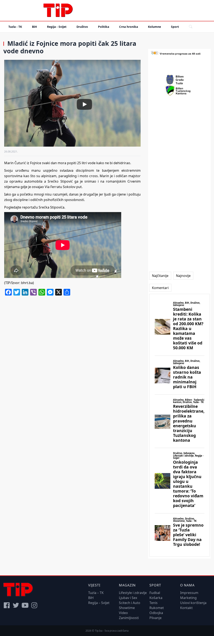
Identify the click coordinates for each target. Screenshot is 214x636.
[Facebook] (6, 605)
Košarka (155, 597)
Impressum (189, 592)
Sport (175, 27)
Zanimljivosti (129, 618)
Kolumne (154, 27)
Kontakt (186, 607)
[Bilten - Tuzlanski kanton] (179, 90)
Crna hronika (128, 27)
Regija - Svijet (56, 27)
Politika (103, 27)
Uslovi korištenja (193, 602)
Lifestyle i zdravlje (133, 592)
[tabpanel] (180, 425)
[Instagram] (34, 605)
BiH (34, 27)
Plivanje (155, 618)
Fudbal (154, 592)
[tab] (160, 275)
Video (123, 612)
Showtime (127, 607)
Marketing (188, 597)
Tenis (153, 602)
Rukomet (156, 607)
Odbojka (156, 612)
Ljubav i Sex (128, 597)
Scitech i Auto (129, 602)
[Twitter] (16, 605)
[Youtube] (25, 605)
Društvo (82, 27)
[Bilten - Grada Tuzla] (179, 79)
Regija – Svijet (99, 602)
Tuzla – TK (96, 592)
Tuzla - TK (15, 27)
